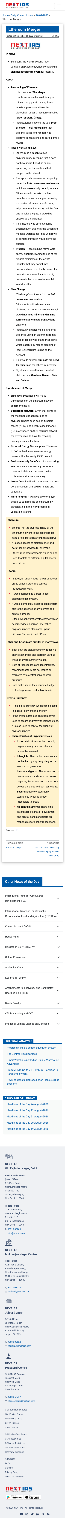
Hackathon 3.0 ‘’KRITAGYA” (20, 946)
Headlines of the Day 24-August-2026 (27, 1104)
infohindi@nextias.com (19, 1291)
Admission (10, 1459)
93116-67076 (14, 1287)
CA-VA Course (12, 1423)
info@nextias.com (16, 1233)
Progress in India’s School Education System (31, 1047)
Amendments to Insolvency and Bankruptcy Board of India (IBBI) (47, 851)
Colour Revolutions (15, 957)
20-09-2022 (42, 15)
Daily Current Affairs (22, 15)
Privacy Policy (12, 1472)
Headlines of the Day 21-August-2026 (27, 1116)
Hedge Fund (12, 936)
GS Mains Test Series (15, 1443)
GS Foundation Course (16, 1409)
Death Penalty (13, 1003)
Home (5, 15)
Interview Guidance (14, 1452)
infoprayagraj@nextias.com (21, 1401)
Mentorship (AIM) (13, 1418)
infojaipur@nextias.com (19, 1346)
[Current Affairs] (17, 5)
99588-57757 (14, 1397)
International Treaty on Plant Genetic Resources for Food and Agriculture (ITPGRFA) (31, 914)
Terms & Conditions (14, 1476)
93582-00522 (14, 1342)
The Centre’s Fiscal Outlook (22, 1053)
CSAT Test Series (13, 1438)
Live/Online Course (14, 1414)
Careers (9, 1468)
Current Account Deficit (18, 926)
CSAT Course (11, 1427)
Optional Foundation (15, 1447)
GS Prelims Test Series (16, 1434)
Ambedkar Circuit (14, 967)
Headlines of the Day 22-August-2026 (27, 1110)
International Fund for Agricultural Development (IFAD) (24, 898)
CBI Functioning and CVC (19, 1013)
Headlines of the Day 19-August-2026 (27, 1128)
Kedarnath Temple (14, 847)
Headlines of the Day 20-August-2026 (27, 1122)
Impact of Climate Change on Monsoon (27, 1023)
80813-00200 (14, 1229)
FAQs (7, 1463)
